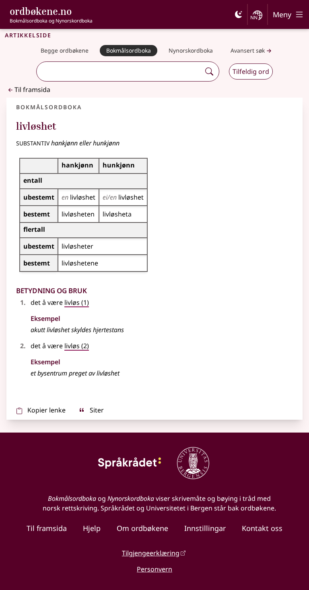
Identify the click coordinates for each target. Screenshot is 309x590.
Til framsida (32, 89)
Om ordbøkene (142, 528)
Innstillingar (205, 528)
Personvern (154, 569)
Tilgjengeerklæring (150, 553)
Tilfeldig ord (251, 71)
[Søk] (209, 71)
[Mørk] (238, 14)
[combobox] (119, 71)
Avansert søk (248, 50)
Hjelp (92, 528)
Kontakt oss (262, 528)
